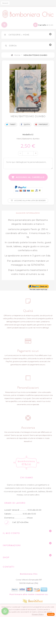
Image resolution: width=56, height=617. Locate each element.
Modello (27, 134)
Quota (26, 124)
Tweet (12, 124)
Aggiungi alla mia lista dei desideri (30, 200)
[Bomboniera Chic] (28, 14)
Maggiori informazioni (28, 213)
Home (17, 55)
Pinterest (43, 124)
